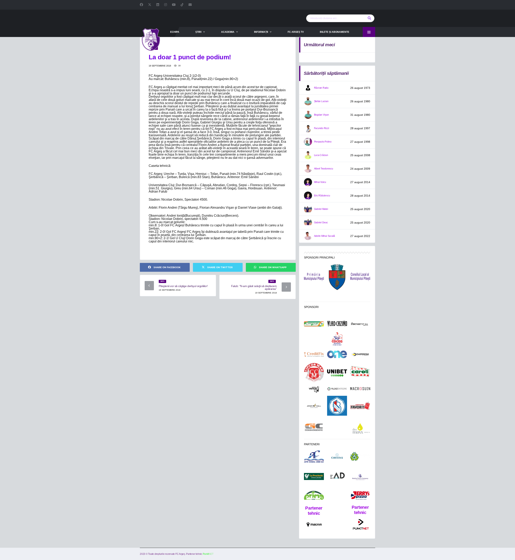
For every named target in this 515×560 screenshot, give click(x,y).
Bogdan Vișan (321, 114)
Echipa (174, 32)
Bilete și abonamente (334, 32)
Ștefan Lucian (321, 101)
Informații (261, 32)
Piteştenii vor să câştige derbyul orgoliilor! (183, 286)
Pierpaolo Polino (323, 141)
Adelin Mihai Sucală (324, 236)
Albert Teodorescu (323, 168)
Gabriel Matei (321, 209)
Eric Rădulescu (322, 195)
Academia (227, 32)
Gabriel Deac (321, 222)
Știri (198, 32)
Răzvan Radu (321, 87)
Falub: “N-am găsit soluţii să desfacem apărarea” (254, 287)
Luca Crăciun (321, 155)
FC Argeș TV (296, 32)
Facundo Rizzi (321, 128)
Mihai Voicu (320, 182)
